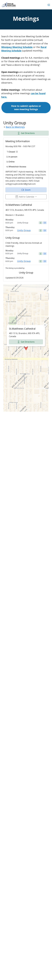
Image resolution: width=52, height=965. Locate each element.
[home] (9, 4)
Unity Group (24, 230)
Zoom (28, 189)
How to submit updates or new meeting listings (26, 107)
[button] (48, 5)
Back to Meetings (15, 126)
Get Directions (28, 133)
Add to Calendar (26, 196)
